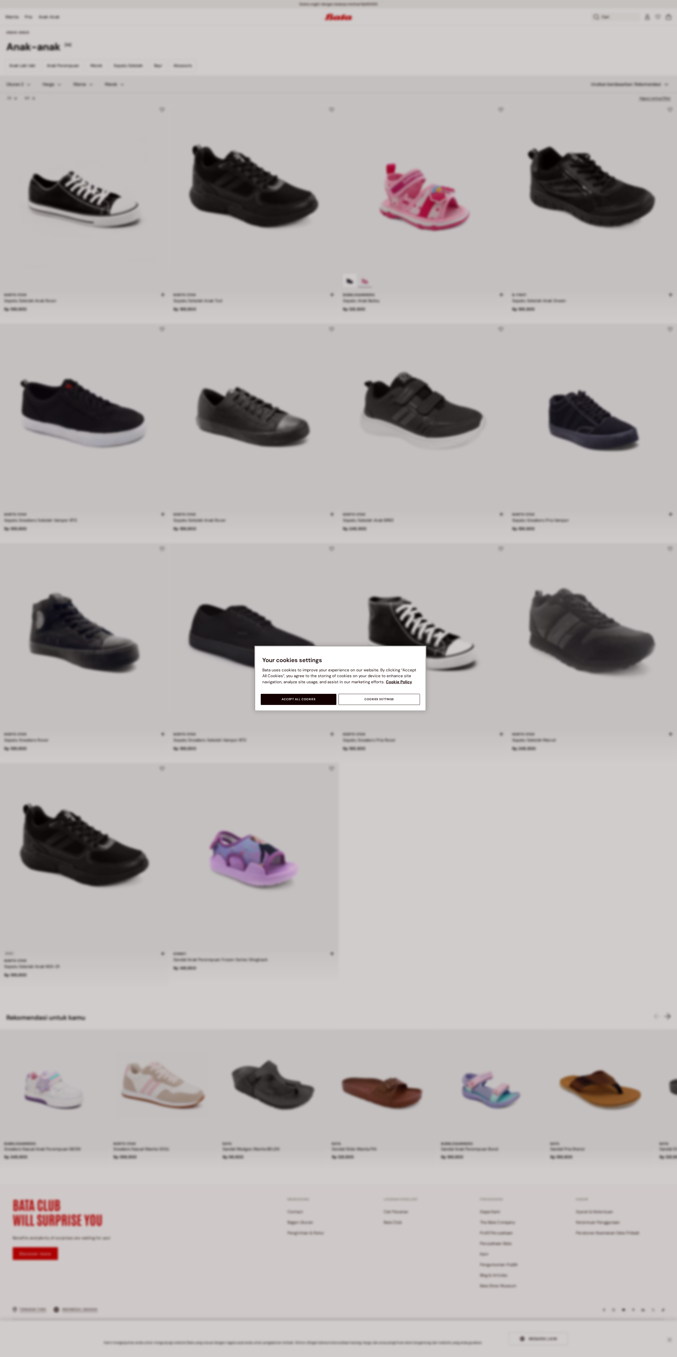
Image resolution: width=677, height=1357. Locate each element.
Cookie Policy (399, 682)
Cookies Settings (379, 699)
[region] (340, 678)
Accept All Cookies (298, 699)
